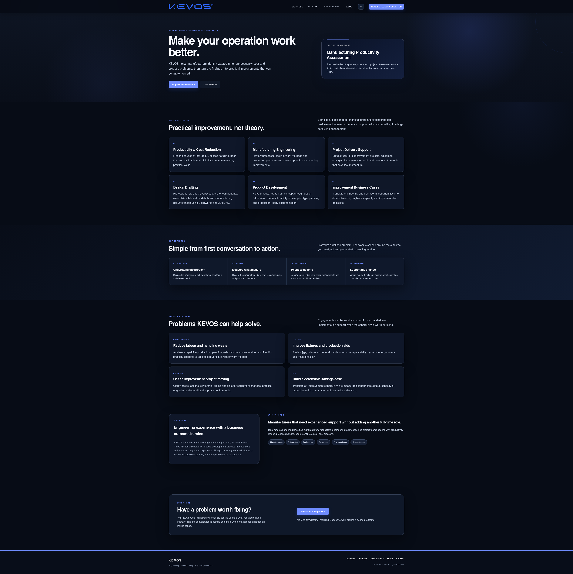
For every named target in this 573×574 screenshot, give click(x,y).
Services (297, 7)
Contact (400, 559)
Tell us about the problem (312, 511)
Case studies (377, 559)
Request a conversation (386, 6)
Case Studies (331, 6)
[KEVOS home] (191, 7)
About (350, 7)
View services (210, 84)
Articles (313, 6)
